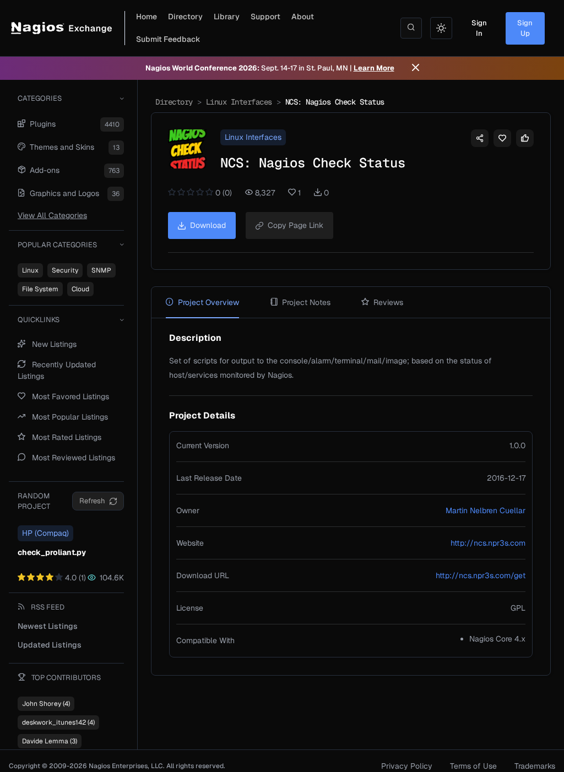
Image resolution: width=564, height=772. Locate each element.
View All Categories (52, 215)
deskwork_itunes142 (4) (58, 722)
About (302, 16)
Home (146, 16)
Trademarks (534, 766)
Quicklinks (38, 319)
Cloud (80, 289)
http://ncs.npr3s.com (488, 543)
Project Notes (306, 302)
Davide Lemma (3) (49, 741)
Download (208, 225)
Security (65, 270)
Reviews (388, 302)
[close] (415, 68)
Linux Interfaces (239, 102)
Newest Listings (48, 626)
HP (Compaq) (45, 533)
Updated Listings (50, 645)
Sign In (479, 28)
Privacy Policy (406, 766)
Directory (185, 16)
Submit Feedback (168, 39)
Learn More (374, 68)
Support (265, 16)
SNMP (101, 270)
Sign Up (525, 28)
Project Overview (208, 302)
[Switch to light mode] (441, 28)
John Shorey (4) (46, 703)
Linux (30, 270)
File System (40, 289)
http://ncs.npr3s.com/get (480, 575)
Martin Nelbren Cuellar (485, 510)
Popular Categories (57, 244)
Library (227, 16)
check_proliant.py (52, 552)
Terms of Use (473, 766)
